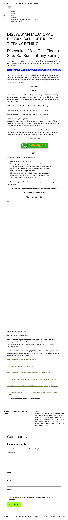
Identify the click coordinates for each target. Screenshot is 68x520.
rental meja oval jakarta (42, 419)
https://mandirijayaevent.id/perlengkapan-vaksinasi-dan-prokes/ (28, 373)
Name (9, 473)
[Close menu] (9, 7)
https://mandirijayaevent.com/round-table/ (21, 360)
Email (9, 481)
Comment (11, 452)
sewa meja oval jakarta (54, 423)
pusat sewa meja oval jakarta (54, 415)
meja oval (24, 411)
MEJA (19, 411)
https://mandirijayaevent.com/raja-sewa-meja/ (22, 366)
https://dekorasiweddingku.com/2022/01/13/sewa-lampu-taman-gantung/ (32, 379)
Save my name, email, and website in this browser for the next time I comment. (32, 498)
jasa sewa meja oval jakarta (43, 413)
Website (9, 489)
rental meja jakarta (41, 417)
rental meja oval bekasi (54, 417)
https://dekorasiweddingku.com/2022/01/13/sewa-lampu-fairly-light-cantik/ (32, 386)
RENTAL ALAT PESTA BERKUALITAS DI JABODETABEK (21, 3)
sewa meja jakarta (45, 421)
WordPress (61, 516)
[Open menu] (4, 15)
